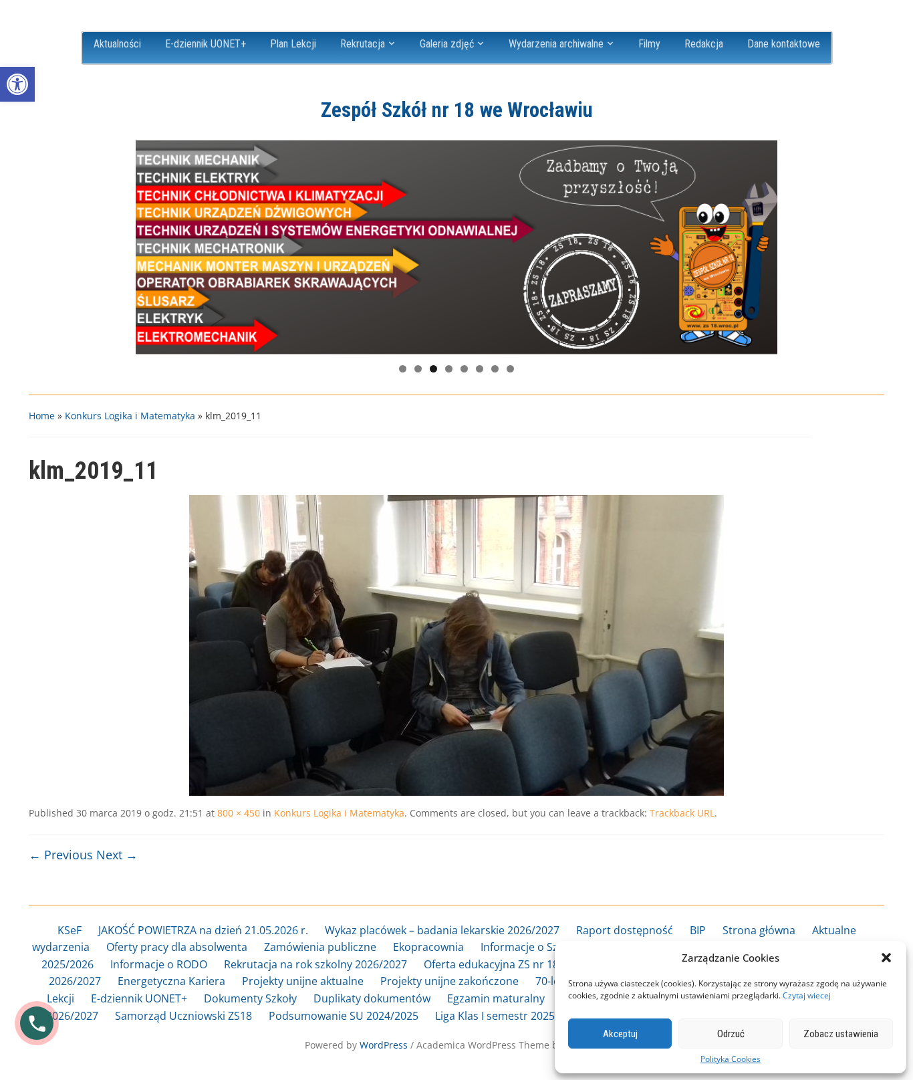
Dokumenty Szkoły (250, 998)
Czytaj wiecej (807, 995)
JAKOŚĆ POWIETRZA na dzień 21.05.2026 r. (203, 930)
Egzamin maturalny (496, 998)
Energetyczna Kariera (171, 981)
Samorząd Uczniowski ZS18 (183, 1015)
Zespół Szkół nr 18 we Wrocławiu (457, 110)
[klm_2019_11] (456, 644)
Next (761, 244)
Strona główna (759, 930)
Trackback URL (682, 812)
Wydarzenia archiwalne (556, 43)
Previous (152, 244)
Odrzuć (731, 1034)
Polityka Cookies (730, 1059)
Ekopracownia (428, 947)
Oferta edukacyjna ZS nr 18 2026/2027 (519, 964)
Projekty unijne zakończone (449, 981)
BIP (698, 930)
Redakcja (703, 43)
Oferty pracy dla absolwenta (176, 947)
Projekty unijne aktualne (303, 981)
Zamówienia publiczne (320, 947)
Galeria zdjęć (447, 43)
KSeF (69, 930)
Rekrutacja (362, 43)
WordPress (384, 1045)
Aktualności (117, 43)
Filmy (649, 43)
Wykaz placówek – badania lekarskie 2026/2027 (442, 930)
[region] (456, 247)
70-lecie (554, 981)
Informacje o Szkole (530, 947)
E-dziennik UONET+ (205, 43)
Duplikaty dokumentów (371, 998)
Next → (117, 855)
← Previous (61, 855)
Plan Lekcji (293, 43)
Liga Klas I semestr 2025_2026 (509, 1015)
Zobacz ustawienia (840, 1034)
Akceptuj (620, 1034)
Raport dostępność (624, 930)
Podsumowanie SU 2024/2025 (343, 1015)
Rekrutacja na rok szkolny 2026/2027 (315, 964)
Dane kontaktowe (783, 43)
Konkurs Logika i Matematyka (130, 415)
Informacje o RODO (158, 964)
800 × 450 (238, 812)
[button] (17, 84)
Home (42, 415)
